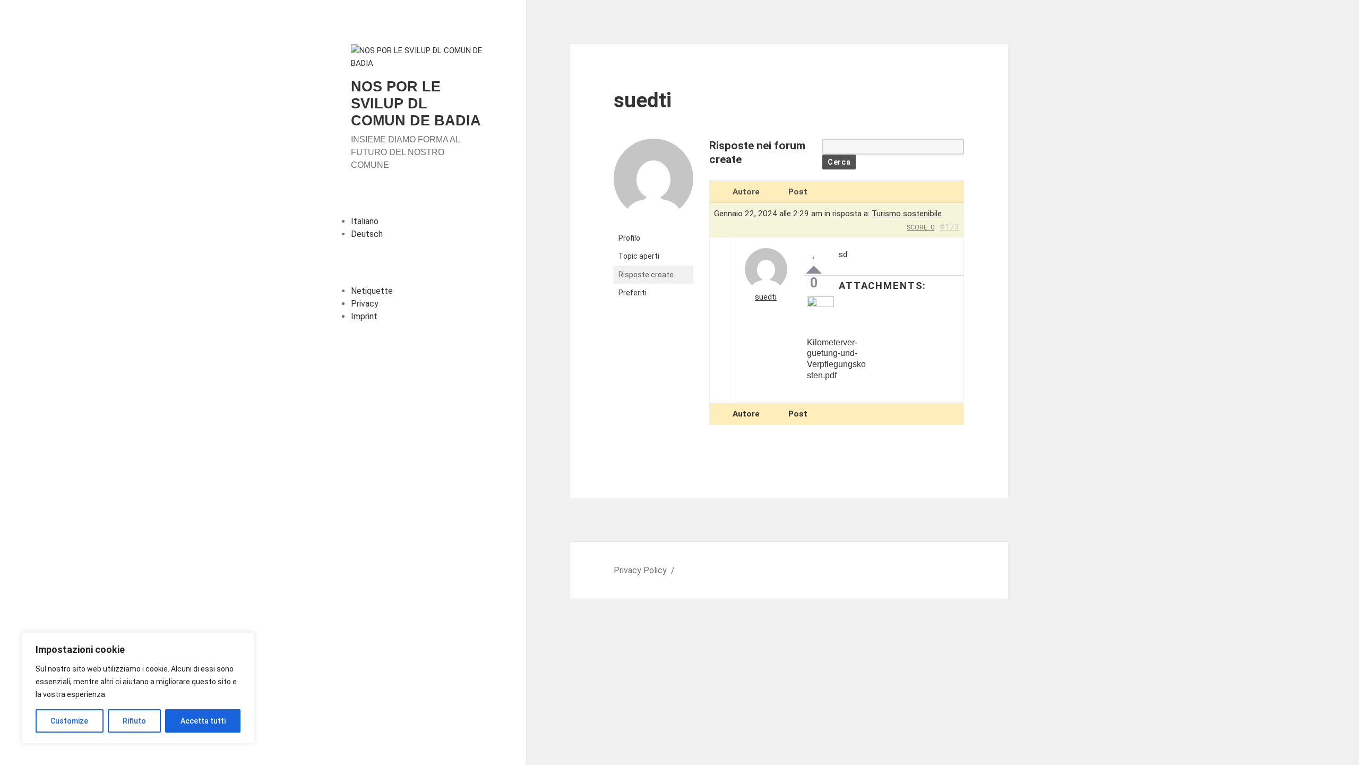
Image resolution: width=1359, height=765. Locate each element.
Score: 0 (920, 227)
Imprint (364, 316)
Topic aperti (638, 256)
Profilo (629, 238)
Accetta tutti (203, 721)
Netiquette (372, 291)
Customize (69, 721)
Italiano (365, 221)
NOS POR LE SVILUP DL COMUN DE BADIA (416, 104)
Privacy (365, 304)
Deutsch (367, 234)
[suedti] (653, 183)
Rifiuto (134, 721)
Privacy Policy (640, 570)
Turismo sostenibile (907, 213)
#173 (949, 227)
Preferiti (632, 292)
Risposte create (646, 274)
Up (814, 270)
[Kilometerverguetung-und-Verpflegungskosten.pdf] (838, 315)
